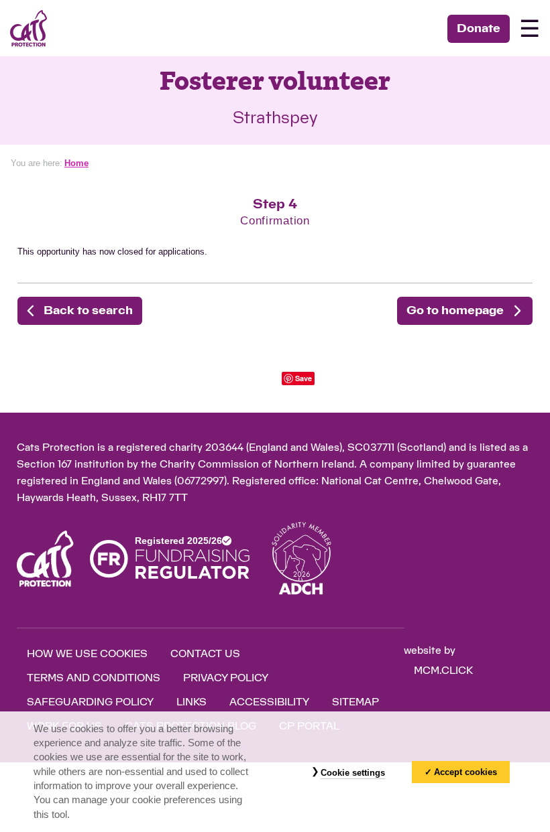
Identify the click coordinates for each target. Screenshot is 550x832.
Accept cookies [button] (465, 772)
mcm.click (443, 671)
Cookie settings (353, 773)
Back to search (88, 311)
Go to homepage (455, 311)
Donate (478, 29)
